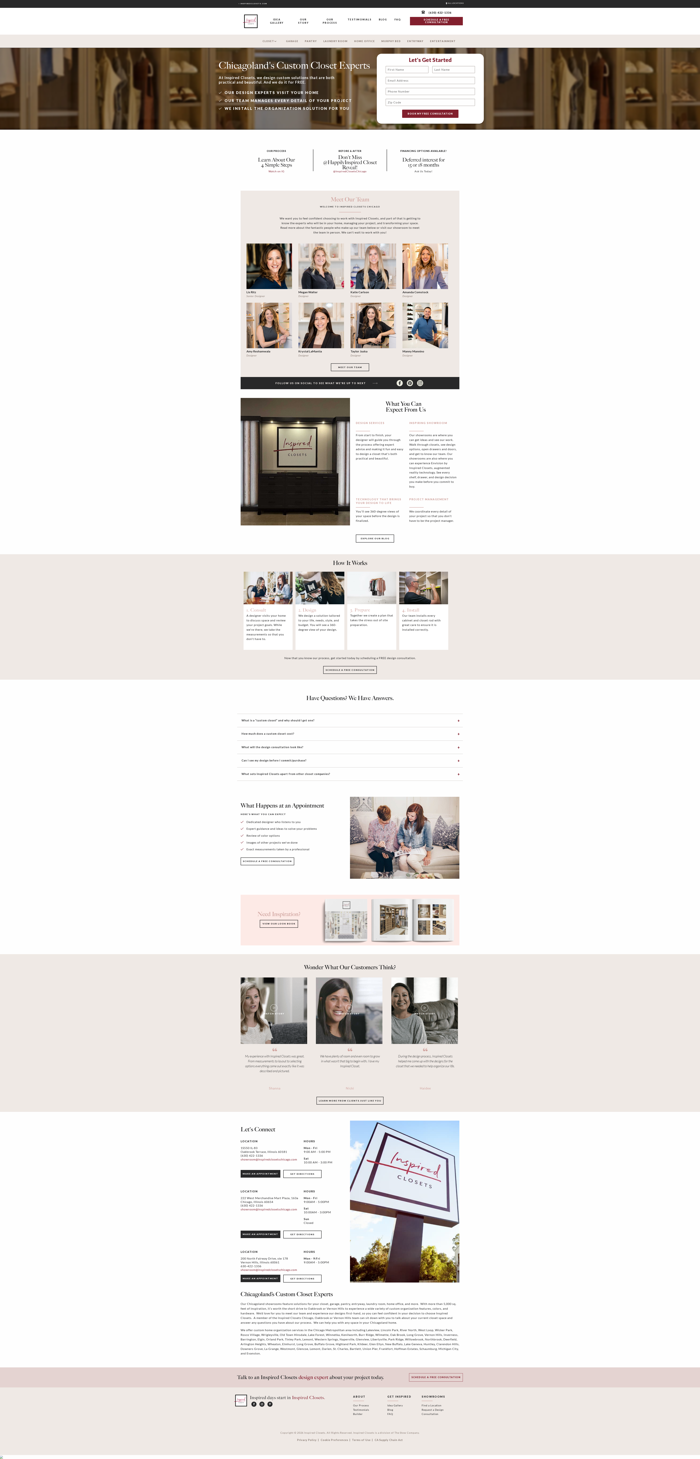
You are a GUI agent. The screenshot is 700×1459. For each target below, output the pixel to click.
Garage (292, 41)
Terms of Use (361, 1440)
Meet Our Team (350, 367)
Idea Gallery (276, 21)
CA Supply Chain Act (389, 1440)
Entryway (415, 41)
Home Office (364, 41)
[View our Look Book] (388, 919)
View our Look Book (278, 923)
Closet (268, 41)
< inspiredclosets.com (252, 4)
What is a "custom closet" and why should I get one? (278, 720)
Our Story (303, 21)
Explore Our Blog (375, 538)
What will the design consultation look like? (272, 747)
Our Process (330, 21)
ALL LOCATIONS (455, 3)
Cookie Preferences (334, 1440)
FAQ (397, 19)
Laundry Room (335, 41)
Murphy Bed (391, 41)
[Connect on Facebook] (400, 383)
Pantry (311, 41)
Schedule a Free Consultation (435, 1377)
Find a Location (432, 1405)
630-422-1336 (251, 1266)
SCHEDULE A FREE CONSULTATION (436, 21)
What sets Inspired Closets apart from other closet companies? (286, 773)
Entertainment (443, 41)
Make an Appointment (260, 1173)
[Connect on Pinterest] (410, 383)
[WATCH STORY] (274, 1010)
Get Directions (302, 1174)
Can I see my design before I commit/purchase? (274, 760)
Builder (358, 1413)
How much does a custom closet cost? (268, 733)
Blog (383, 19)
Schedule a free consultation (350, 670)
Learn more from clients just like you (350, 1100)
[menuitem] (276, 21)
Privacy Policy (307, 1440)
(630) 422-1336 (252, 1155)
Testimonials (360, 19)
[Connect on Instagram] (420, 383)
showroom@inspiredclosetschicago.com (269, 1159)
